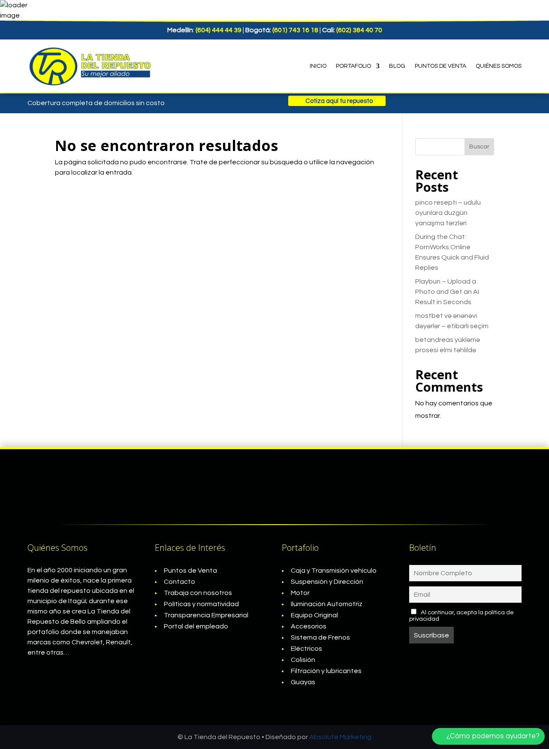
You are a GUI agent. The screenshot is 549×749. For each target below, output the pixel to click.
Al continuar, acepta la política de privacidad (461, 615)
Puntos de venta (440, 66)
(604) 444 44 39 (218, 30)
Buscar (479, 147)
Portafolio (353, 66)
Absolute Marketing (340, 737)
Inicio (318, 66)
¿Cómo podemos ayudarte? (493, 736)
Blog (397, 66)
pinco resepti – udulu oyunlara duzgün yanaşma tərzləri (448, 213)
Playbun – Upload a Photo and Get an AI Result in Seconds (447, 291)
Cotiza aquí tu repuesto (339, 100)
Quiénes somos (499, 66)
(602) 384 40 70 (359, 30)
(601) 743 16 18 (295, 30)
